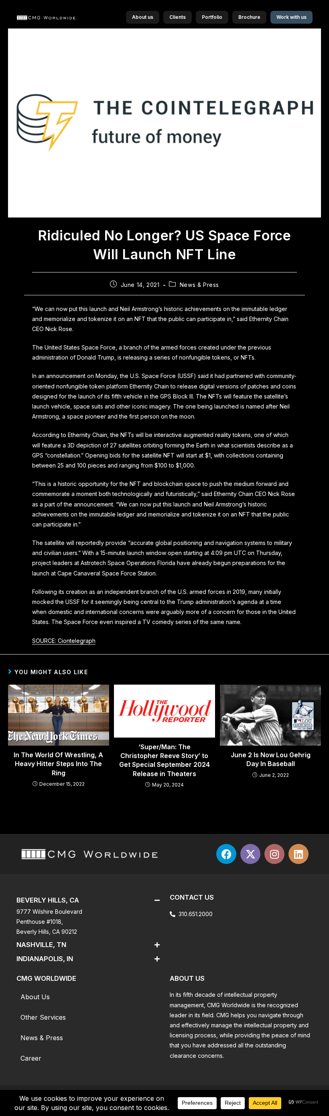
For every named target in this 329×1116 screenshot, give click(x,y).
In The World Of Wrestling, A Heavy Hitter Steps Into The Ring (58, 764)
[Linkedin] (298, 854)
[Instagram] (274, 854)
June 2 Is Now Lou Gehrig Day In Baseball (271, 759)
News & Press (199, 284)
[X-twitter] (250, 854)
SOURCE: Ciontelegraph (63, 640)
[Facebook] (226, 854)
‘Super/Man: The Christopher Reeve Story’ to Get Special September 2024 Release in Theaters (164, 760)
